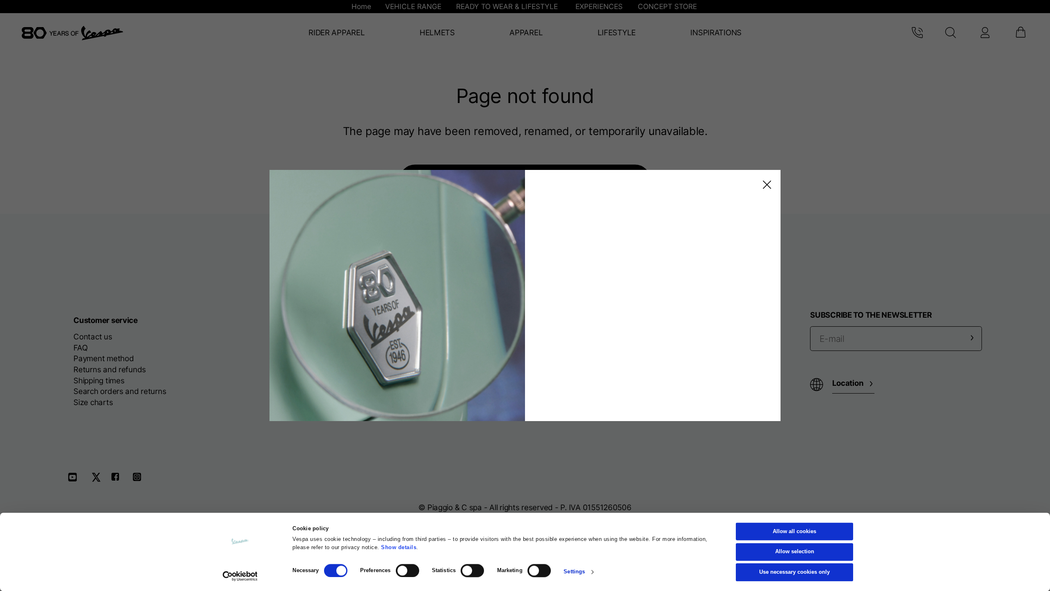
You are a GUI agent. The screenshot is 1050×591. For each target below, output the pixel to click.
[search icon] (950, 32)
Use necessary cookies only (794, 572)
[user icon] (985, 32)
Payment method (103, 358)
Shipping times (98, 380)
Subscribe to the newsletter (870, 315)
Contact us (92, 336)
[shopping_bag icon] (1020, 32)
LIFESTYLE (617, 32)
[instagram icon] (140, 480)
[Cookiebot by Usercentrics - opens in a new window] (240, 576)
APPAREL (526, 32)
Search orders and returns (119, 391)
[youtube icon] (78, 480)
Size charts (93, 402)
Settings (574, 572)
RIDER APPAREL (336, 32)
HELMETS (437, 32)
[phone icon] (917, 32)
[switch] (407, 570)
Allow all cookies (794, 531)
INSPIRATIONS (716, 32)
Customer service (105, 320)
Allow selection (794, 552)
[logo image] (72, 33)
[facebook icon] (119, 480)
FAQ (80, 348)
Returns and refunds (109, 369)
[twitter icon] (99, 480)
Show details (398, 547)
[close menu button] (765, 185)
